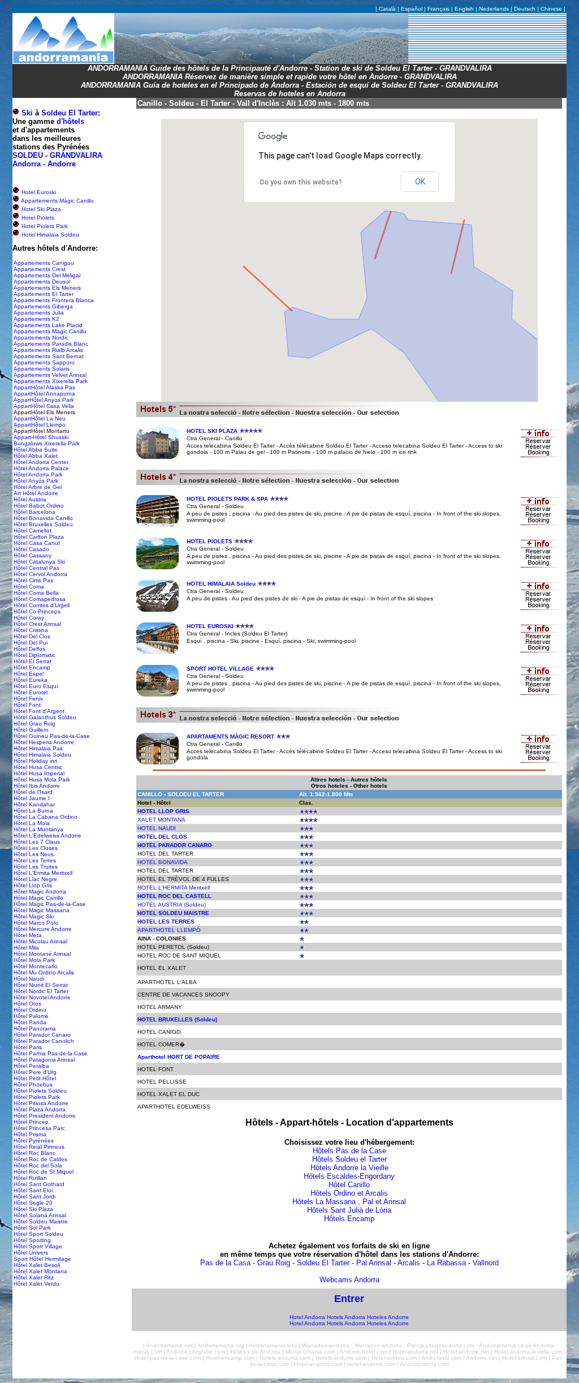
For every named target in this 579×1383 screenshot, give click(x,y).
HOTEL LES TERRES (166, 921)
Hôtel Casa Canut (37, 543)
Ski (27, 113)
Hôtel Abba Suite (36, 449)
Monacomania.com (310, 1351)
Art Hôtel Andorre (36, 493)
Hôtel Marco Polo (36, 923)
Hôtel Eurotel (30, 692)
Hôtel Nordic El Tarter (41, 991)
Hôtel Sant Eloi (33, 1190)
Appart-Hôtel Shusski (41, 437)
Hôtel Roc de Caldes (40, 1159)
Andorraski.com (441, 1358)
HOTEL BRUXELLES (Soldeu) (177, 1019)
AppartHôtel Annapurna (44, 393)
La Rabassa (446, 1263)
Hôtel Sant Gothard (39, 1184)
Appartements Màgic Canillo (57, 200)
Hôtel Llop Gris (33, 885)
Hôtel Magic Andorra (40, 891)
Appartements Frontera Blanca (54, 300)
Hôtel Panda (30, 1022)
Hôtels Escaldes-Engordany (349, 1176)
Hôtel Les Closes (36, 848)
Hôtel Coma (29, 586)
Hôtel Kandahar (34, 804)
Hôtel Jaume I (32, 798)
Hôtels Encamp (349, 1218)
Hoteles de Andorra (255, 1351)
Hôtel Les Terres (35, 860)
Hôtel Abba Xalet (36, 456)
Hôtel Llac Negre (35, 879)
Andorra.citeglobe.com (195, 1351)
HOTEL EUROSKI (210, 626)
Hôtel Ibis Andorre (37, 786)
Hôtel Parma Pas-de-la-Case (51, 1053)
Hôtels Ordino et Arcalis (349, 1193)
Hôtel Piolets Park (37, 1097)
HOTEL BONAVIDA (162, 862)
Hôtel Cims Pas (33, 580)
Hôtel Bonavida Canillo (43, 518)
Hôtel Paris (28, 1047)
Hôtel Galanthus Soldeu (45, 717)
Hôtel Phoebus (33, 1084)
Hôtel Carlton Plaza (39, 537)
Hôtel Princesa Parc (39, 1128)
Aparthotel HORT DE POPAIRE (178, 1057)
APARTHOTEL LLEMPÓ (169, 930)
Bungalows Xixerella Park (47, 443)
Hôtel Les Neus (34, 854)
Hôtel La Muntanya (38, 829)
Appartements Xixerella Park (51, 381)
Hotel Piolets (37, 217)
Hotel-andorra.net (415, 1351)
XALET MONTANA (161, 820)
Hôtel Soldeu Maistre (41, 1221)
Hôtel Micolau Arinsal (40, 941)
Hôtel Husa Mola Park (42, 779)
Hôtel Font (27, 705)
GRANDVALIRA (76, 155)
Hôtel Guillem (31, 730)
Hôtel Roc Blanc (34, 1153)
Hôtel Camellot (32, 530)
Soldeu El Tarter (69, 113)
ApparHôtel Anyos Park (44, 400)
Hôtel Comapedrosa (40, 599)
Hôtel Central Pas (36, 568)
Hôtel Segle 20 (33, 1203)
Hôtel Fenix (28, 698)
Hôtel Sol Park (32, 1228)
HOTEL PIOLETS (209, 541)
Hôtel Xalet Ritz (34, 1277)
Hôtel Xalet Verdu (36, 1284)
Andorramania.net (169, 1345)
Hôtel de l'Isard (33, 792)
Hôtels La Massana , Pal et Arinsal (349, 1201)
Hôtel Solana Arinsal (40, 1215)
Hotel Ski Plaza (40, 209)
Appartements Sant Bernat (49, 356)
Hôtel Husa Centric (38, 767)
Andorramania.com (424, 1364)
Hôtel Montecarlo (36, 966)
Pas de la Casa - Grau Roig (245, 1263)
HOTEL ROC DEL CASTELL (174, 896)
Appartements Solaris (42, 369)
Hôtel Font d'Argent (39, 711)
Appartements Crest (40, 269)
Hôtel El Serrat (32, 661)
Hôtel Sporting (32, 1240)
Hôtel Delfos (29, 649)
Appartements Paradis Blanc (51, 344)
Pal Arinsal (373, 1263)
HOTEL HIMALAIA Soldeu (221, 584)
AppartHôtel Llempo (40, 425)
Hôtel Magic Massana (42, 910)
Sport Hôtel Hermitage (42, 1259)
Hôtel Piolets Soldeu (40, 1091)
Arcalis (408, 1263)
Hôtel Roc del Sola (38, 1165)
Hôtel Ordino (30, 1010)
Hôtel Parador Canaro (42, 1035)
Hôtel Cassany (32, 555)
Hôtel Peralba (31, 1066)
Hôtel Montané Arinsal (42, 954)
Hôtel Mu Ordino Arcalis (44, 972)
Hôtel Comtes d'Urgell (42, 605)
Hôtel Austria (30, 499)
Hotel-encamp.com (230, 1358)
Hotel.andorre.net (466, 1351)
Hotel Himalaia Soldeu (49, 234)
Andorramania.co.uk (505, 1345)
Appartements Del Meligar (47, 275)
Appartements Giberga (43, 306)
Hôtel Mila (26, 947)
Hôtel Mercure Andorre (43, 929)
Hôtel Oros (27, 1003)
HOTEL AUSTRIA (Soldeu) (171, 904)
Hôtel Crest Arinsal (37, 624)
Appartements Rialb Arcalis (48, 350)
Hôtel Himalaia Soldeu (42, 754)
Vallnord (486, 1263)
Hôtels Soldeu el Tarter (349, 1159)
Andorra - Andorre (44, 164)
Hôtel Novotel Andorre (42, 997)
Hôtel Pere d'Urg (35, 1072)
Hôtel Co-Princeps (37, 611)
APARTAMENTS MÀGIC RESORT (230, 736)
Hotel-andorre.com (371, 1364)
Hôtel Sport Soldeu (38, 1234)
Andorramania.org (220, 1345)
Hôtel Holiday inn (36, 761)
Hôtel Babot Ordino (39, 505)
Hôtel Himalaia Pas (38, 748)
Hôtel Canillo (349, 1184)
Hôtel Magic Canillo (38, 898)
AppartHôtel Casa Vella (44, 406)
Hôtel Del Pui (30, 642)
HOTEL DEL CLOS (162, 837)
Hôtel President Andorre (45, 1116)
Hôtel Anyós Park (36, 481)
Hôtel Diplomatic (34, 655)
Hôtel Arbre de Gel (38, 487)
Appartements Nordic (41, 337)
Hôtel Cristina (31, 630)
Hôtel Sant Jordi (34, 1196)
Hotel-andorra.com (318, 1364)
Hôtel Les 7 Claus (37, 842)
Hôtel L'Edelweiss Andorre (47, 835)
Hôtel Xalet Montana (40, 1271)
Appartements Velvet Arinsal (50, 375)
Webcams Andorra (349, 1279)
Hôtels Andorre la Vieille (349, 1167)
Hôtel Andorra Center (41, 462)
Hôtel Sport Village (38, 1246)
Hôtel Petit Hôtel (35, 1078)
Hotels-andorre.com (341, 1358)
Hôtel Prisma (30, 1134)
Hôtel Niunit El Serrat (41, 985)
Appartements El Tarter (44, 294)
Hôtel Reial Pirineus (39, 1147)
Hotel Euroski (38, 192)
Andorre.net (481, 1358)
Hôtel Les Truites (36, 867)
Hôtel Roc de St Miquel (44, 1172)
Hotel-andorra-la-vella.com (528, 1351)
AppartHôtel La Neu (40, 418)
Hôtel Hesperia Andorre (44, 742)
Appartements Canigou (44, 263)
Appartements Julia (39, 313)
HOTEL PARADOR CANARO (174, 845)
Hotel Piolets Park (44, 226)
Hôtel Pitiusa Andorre (41, 1103)
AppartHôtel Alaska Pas (44, 387)
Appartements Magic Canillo (50, 331)
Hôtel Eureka (30, 680)
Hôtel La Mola (32, 823)
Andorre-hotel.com (363, 1351)
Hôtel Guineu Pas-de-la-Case (52, 736)
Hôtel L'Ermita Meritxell (43, 873)
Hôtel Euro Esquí (36, 686)
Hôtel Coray (29, 618)
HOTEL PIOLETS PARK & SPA (227, 499)
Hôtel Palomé (31, 1016)
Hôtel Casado (31, 549)
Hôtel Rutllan (30, 1178)
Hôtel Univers (31, 1252)
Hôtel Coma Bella (36, 593)
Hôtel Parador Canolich (44, 1041)
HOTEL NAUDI (156, 828)
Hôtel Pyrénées (34, 1140)
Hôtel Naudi (29, 979)
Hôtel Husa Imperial (39, 773)
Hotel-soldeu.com (394, 1358)
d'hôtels (70, 121)
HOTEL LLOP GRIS (163, 811)
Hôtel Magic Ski (34, 916)
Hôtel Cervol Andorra (40, 574)
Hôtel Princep (31, 1122)
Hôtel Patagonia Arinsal (44, 1059)
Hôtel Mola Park (34, 960)
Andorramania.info (273, 1345)
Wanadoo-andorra (325, 1345)
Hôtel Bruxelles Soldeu (43, 524)
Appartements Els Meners (47, 288)
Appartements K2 (36, 319)
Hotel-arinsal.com (524, 1358)
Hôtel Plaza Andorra (40, 1109)
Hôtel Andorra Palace (41, 468)
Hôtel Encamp (32, 667)
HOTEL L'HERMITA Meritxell (173, 887)
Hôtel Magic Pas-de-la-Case (50, 904)
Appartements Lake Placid (48, 325)
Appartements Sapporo (44, 362)
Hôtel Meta (28, 935)
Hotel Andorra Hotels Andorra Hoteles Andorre (349, 1317)
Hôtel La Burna (33, 811)
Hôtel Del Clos (32, 636)
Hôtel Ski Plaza (33, 1209)
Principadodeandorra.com (440, 1345)
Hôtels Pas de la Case (349, 1150)
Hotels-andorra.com (285, 1358)
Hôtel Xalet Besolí (37, 1265)
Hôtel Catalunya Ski (39, 562)
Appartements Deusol (42, 281)
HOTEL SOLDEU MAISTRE (173, 913)
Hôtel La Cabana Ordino (45, 817)
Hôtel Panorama (35, 1028)
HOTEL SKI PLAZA (212, 431)
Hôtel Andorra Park (38, 474)
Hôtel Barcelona (34, 512)
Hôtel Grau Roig (34, 723)
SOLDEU (27, 155)
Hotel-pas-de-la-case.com (168, 1358)
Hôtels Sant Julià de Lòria (349, 1210)
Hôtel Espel (29, 674)
